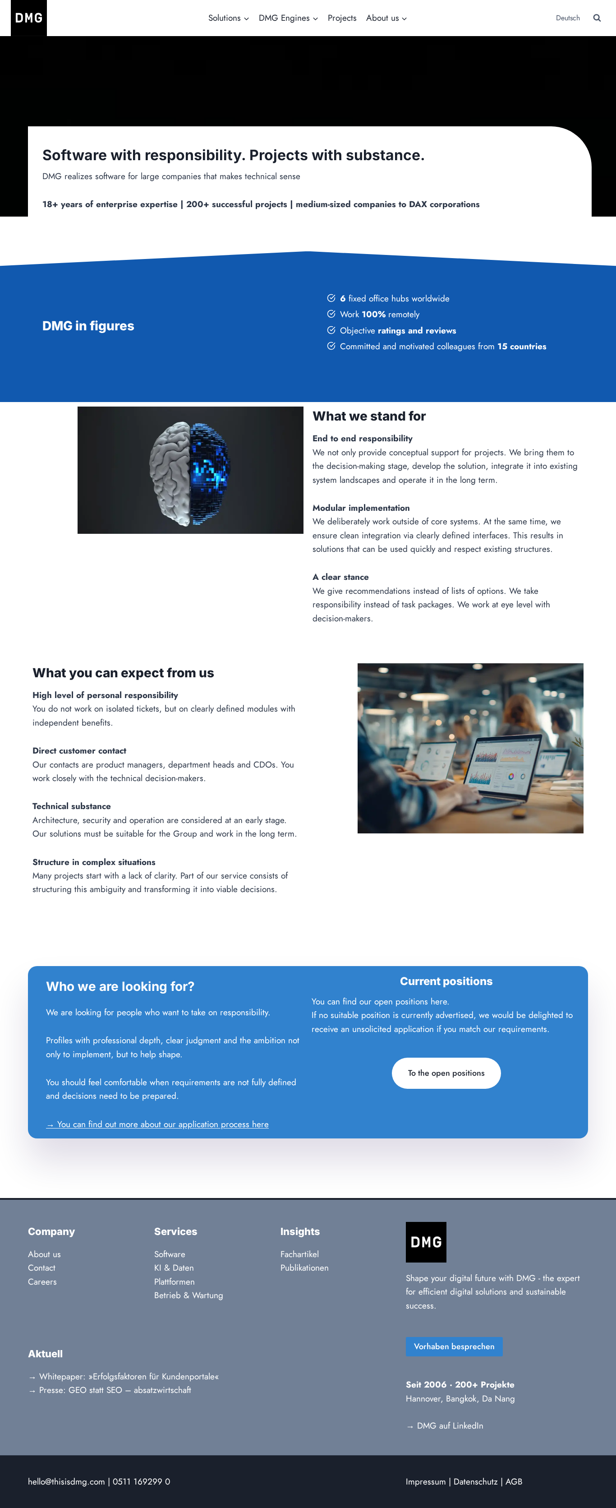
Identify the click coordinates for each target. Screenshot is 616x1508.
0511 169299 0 (141, 1482)
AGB (514, 1482)
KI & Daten (174, 1268)
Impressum (426, 1482)
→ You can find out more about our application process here (157, 1124)
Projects (342, 18)
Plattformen (174, 1282)
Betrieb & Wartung (188, 1295)
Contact (41, 1268)
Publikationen (304, 1268)
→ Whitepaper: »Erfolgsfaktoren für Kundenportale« (123, 1376)
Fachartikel (299, 1254)
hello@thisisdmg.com (66, 1482)
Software (169, 1254)
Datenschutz (476, 1482)
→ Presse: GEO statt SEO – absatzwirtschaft (109, 1390)
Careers (42, 1282)
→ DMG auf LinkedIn (444, 1426)
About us (44, 1254)
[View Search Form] (597, 18)
